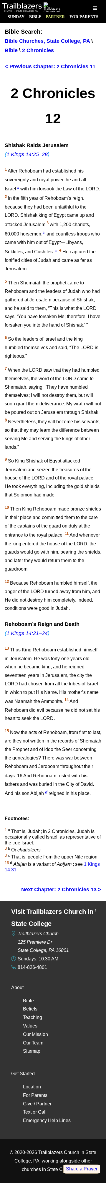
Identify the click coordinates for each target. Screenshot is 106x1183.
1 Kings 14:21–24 (27, 633)
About (17, 987)
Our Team (33, 1042)
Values (30, 1025)
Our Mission (35, 1034)
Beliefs (30, 1008)
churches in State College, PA (53, 1169)
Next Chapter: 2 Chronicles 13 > (61, 889)
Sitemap (31, 1051)
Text (27, 1111)
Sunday (16, 16)
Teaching (32, 1017)
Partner (55, 16)
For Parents (83, 16)
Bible (35, 16)
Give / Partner (37, 1103)
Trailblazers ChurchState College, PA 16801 (43, 942)
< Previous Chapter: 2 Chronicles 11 (50, 66)
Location (32, 1086)
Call (42, 1111)
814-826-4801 (32, 967)
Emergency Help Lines (47, 1120)
